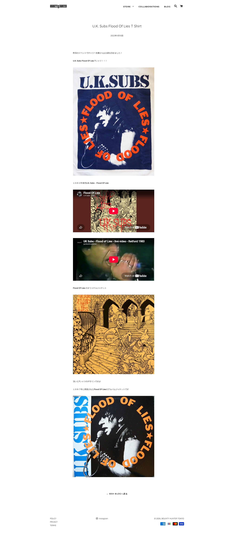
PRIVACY (54, 522)
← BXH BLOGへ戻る (117, 494)
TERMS (53, 525)
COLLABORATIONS (149, 6)
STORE (127, 6)
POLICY (53, 518)
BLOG (167, 6)
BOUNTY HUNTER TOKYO (173, 518)
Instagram (103, 518)
